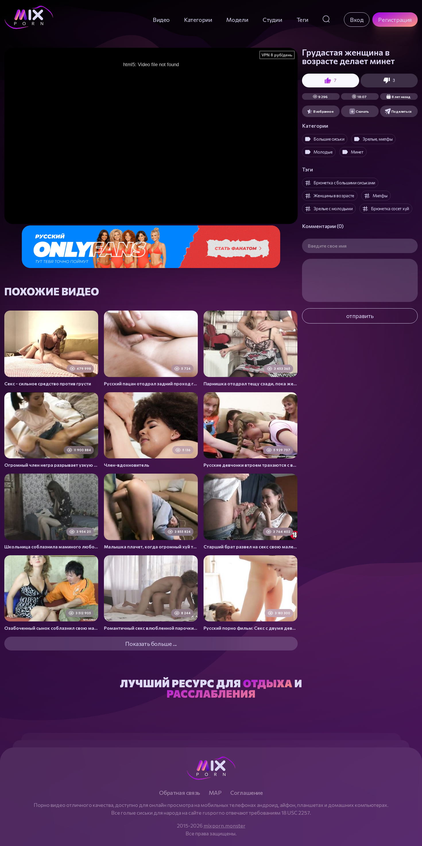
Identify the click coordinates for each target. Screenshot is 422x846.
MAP (215, 792)
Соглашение (246, 792)
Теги (302, 19)
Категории (198, 19)
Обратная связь (179, 792)
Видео (161, 19)
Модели (237, 19)
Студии (272, 19)
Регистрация (395, 19)
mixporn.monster (224, 825)
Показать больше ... (151, 643)
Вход (356, 19)
